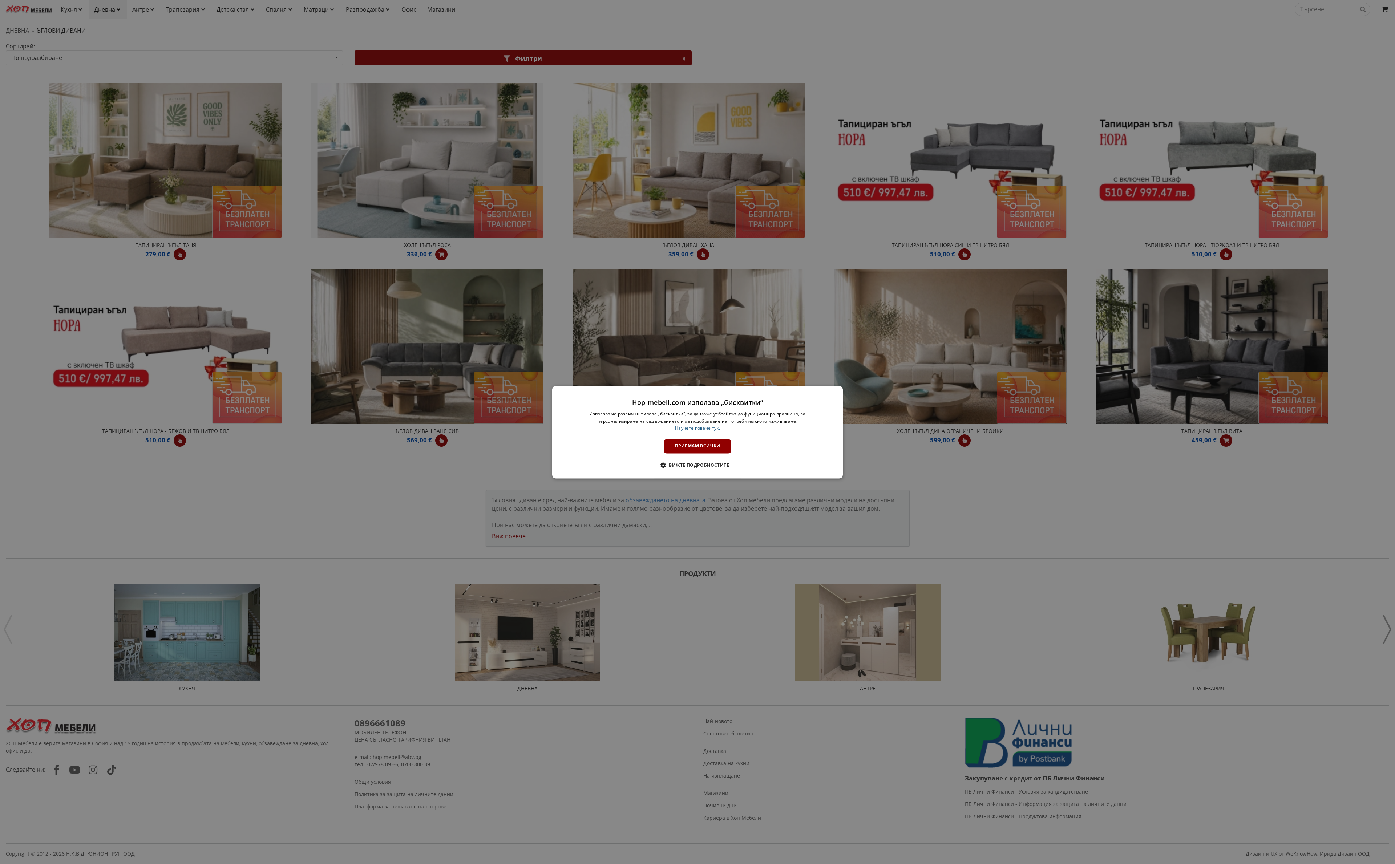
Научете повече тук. (697, 428)
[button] (697, 465)
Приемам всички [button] (697, 446)
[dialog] (697, 432)
